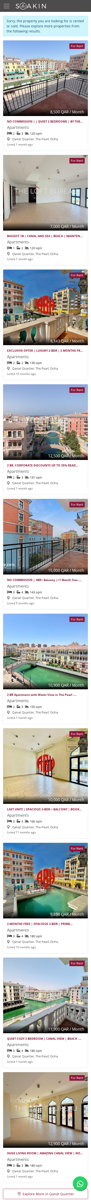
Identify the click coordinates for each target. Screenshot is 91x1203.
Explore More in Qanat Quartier (48, 1194)
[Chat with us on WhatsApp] (80, 1183)
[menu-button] (6, 6)
